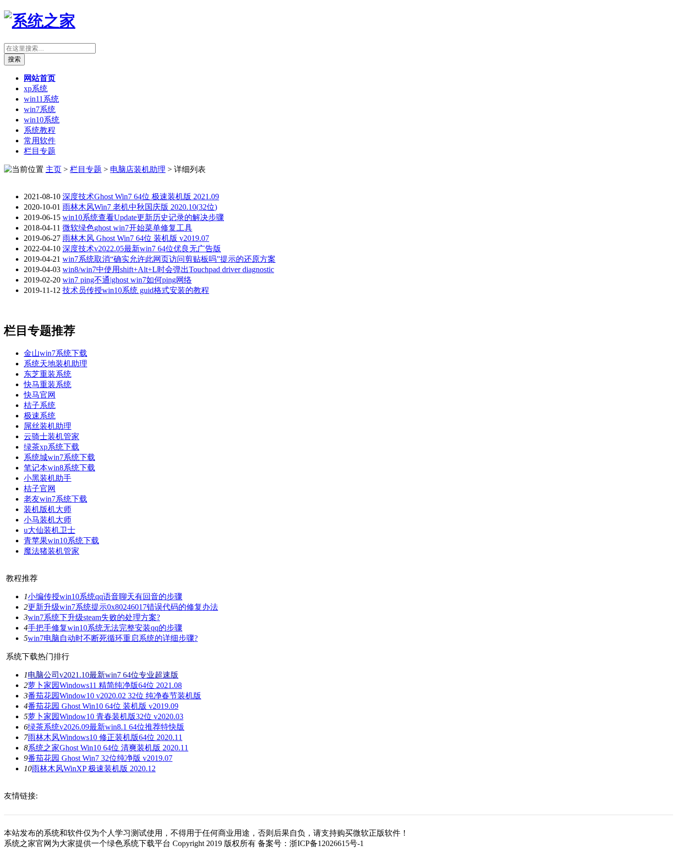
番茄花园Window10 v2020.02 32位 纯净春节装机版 (114, 695)
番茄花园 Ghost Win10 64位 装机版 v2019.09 (103, 706)
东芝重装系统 (47, 374)
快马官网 (40, 395)
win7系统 (40, 109)
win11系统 (41, 99)
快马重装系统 (47, 384)
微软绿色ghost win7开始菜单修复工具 (127, 228)
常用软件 (40, 140)
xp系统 (36, 88)
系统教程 (40, 130)
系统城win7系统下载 (59, 457)
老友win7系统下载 (55, 499)
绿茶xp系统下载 (51, 447)
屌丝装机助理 (47, 426)
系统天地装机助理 (55, 363)
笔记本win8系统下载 (59, 467)
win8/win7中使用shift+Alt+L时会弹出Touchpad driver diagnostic (168, 269)
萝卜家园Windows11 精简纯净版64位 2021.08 (105, 685)
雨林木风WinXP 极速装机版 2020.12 (94, 768)
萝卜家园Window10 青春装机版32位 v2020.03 (105, 716)
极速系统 (40, 415)
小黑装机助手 (47, 478)
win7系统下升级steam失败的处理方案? (94, 617)
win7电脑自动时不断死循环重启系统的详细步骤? (113, 638)
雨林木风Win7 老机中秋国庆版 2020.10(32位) (139, 207)
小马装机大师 (47, 519)
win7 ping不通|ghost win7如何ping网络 (127, 280)
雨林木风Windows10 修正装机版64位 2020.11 (105, 737)
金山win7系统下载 (55, 353)
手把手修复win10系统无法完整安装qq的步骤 (105, 628)
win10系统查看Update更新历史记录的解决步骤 (143, 217)
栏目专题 (40, 151)
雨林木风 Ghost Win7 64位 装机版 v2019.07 (135, 238)
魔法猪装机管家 (51, 551)
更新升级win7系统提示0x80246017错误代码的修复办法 (123, 607)
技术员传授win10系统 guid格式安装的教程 (135, 290)
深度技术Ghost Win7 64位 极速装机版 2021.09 (140, 196)
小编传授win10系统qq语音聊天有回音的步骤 (105, 596)
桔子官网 (40, 488)
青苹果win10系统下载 (61, 540)
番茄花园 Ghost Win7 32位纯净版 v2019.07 (100, 758)
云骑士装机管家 (51, 436)
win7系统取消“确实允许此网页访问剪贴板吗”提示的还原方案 (169, 259)
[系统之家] (39, 21)
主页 (53, 169)
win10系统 (41, 119)
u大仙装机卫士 (49, 530)
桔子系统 (40, 405)
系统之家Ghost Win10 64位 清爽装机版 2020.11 (108, 747)
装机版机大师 (47, 509)
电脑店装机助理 (138, 169)
